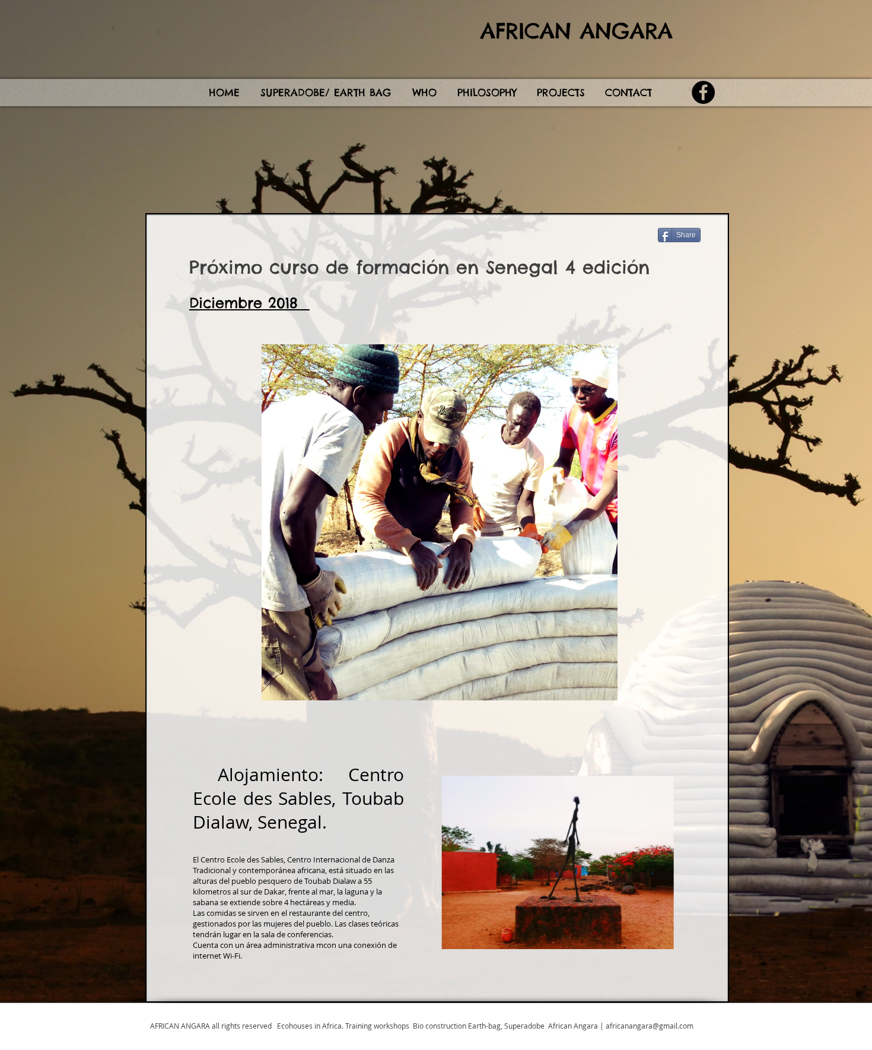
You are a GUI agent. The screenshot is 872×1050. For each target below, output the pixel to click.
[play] (697, 938)
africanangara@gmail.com (649, 1025)
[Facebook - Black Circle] (703, 92)
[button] (557, 862)
